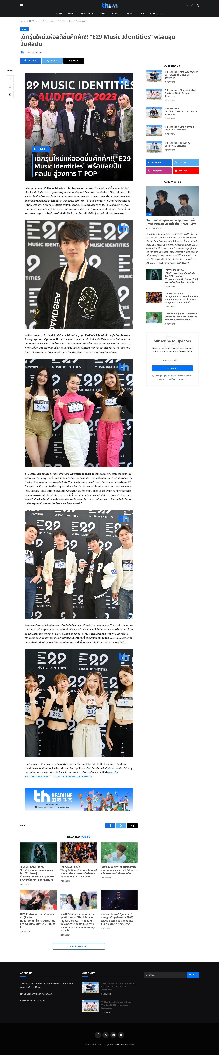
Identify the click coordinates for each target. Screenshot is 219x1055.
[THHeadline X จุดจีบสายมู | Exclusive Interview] (154, 147)
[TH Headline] (109, 5)
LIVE (142, 13)
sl (30, 52)
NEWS (71, 13)
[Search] (197, 5)
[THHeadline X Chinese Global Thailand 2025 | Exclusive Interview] (154, 94)
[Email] (10, 94)
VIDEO (115, 13)
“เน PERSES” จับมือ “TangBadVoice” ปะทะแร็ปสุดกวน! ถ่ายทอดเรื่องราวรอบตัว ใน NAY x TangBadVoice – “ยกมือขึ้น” (78, 871)
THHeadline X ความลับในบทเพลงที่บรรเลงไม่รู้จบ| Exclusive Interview (181, 74)
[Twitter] (10, 86)
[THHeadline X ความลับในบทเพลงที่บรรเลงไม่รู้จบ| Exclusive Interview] (154, 76)
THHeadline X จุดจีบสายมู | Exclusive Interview (178, 145)
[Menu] (21, 5)
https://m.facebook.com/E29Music (73, 776)
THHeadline (120, 1044)
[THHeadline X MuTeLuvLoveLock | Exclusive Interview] (154, 112)
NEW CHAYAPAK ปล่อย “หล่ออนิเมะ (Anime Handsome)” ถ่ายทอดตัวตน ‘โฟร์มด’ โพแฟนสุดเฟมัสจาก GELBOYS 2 (37, 921)
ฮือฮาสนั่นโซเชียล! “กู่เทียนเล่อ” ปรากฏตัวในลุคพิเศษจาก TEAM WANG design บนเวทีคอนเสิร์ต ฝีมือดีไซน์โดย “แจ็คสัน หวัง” (117, 919)
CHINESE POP (86, 13)
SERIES (102, 13)
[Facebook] (10, 78)
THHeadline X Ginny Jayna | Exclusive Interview (179, 128)
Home (59, 13)
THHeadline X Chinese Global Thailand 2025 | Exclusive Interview (180, 93)
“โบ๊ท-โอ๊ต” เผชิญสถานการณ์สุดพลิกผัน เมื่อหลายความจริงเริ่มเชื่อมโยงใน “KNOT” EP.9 (171, 222)
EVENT (130, 13)
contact (155, 13)
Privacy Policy (171, 379)
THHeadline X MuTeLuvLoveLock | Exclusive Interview (181, 111)
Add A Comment (79, 946)
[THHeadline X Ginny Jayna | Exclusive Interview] (154, 130)
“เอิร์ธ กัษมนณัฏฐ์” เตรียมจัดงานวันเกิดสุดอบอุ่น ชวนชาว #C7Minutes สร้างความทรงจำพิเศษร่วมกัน (119, 870)
